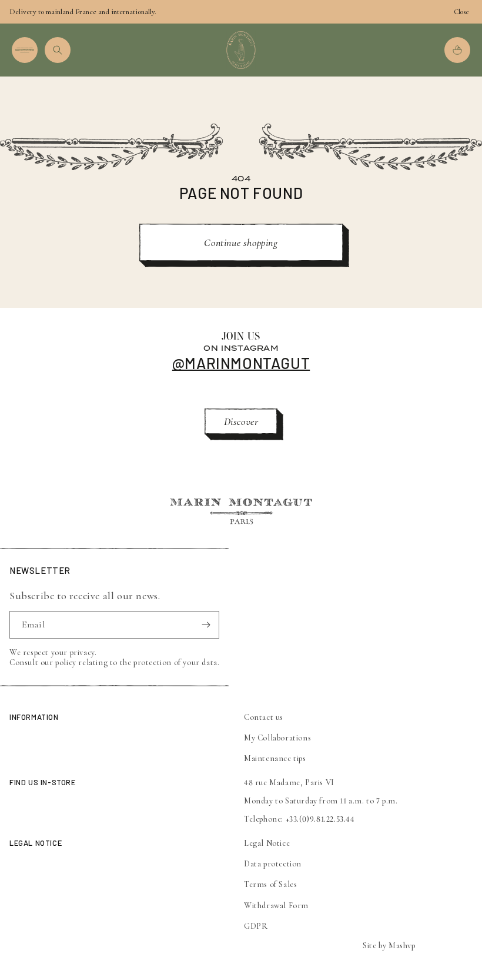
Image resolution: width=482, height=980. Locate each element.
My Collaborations (277, 738)
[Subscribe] (206, 625)
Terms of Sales (270, 884)
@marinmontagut (241, 363)
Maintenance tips (275, 758)
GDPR (255, 926)
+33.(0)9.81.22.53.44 (320, 819)
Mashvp (402, 946)
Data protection (273, 864)
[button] (25, 50)
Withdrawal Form (276, 906)
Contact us (263, 717)
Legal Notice (267, 843)
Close (461, 12)
